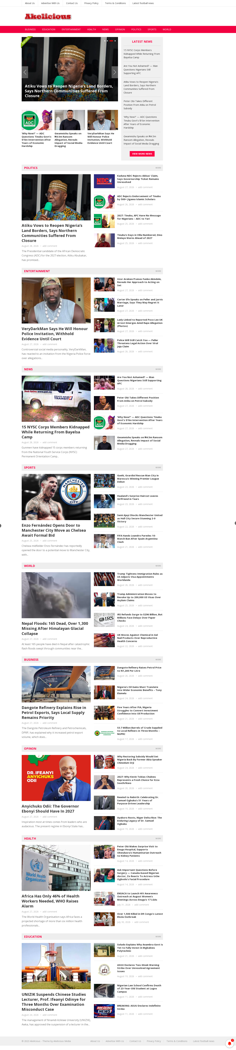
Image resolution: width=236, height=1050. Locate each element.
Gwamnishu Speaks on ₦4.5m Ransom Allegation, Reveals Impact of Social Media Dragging (68, 140)
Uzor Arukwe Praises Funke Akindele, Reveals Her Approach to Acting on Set (139, 282)
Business (30, 29)
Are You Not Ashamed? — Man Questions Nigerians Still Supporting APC (141, 69)
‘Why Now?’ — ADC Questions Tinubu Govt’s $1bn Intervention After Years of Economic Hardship (36, 140)
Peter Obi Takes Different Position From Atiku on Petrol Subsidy (140, 104)
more (158, 168)
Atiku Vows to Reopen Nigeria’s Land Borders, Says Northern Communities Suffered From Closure (69, 90)
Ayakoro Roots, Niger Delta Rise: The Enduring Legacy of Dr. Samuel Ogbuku (139, 820)
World (167, 29)
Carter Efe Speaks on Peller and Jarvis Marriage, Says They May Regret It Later (140, 302)
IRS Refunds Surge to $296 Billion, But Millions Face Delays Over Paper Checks (139, 617)
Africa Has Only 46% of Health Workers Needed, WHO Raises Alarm (50, 901)
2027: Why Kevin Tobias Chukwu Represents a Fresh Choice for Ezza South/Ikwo (138, 780)
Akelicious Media (62, 1041)
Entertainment (71, 29)
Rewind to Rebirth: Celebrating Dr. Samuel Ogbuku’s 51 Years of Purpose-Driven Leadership (138, 800)
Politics (136, 29)
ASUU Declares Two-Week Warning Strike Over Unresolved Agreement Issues (138, 968)
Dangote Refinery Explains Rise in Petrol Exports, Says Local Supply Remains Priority (54, 712)
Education (48, 29)
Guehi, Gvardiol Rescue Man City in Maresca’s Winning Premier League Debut (138, 478)
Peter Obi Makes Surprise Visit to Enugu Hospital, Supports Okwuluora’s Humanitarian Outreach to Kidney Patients (139, 851)
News (105, 29)
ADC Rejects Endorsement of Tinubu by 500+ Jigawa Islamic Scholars (139, 197)
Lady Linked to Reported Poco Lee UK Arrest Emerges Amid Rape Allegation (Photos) (140, 323)
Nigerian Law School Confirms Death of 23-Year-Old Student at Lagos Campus (139, 988)
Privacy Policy (91, 3)
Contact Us (72, 3)
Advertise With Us (50, 3)
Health (91, 29)
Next (115, 72)
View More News (142, 153)
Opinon (30, 748)
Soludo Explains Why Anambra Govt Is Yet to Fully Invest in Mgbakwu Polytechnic (140, 947)
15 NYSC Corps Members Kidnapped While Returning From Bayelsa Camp (142, 53)
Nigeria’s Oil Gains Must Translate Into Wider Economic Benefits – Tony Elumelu (139, 690)
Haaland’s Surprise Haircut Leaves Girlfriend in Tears (137, 497)
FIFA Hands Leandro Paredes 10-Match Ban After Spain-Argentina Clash (137, 538)
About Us (30, 3)
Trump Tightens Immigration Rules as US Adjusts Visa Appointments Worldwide (140, 577)
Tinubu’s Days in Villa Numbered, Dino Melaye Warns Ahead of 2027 (139, 236)
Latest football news (143, 3)
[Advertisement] (155, 16)
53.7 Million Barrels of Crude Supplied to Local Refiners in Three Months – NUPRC (139, 730)
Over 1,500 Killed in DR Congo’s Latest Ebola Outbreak (140, 915)
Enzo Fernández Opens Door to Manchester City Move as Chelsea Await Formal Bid (54, 530)
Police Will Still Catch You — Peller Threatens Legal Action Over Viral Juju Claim (137, 343)
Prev (25, 72)
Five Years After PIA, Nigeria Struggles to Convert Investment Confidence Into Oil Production (137, 710)
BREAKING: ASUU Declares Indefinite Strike (139, 1007)
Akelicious (35, 1041)
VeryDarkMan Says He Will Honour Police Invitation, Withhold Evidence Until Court (100, 138)
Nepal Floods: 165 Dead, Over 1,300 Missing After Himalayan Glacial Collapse (55, 628)
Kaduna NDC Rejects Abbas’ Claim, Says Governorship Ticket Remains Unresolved (138, 179)
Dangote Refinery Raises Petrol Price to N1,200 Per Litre (139, 669)
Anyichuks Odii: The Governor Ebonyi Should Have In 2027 (50, 808)
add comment (50, 245)
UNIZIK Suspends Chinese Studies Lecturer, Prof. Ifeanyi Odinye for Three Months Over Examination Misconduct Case (54, 1002)
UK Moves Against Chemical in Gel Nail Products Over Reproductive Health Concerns (137, 638)
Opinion (120, 29)
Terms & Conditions (115, 3)
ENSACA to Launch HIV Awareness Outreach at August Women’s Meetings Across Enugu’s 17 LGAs (137, 896)
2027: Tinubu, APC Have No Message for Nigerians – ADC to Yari (139, 217)
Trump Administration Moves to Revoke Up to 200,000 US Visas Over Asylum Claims (139, 597)
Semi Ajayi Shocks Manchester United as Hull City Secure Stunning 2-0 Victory (139, 518)
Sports (152, 29)
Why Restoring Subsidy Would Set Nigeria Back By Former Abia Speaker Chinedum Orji (139, 759)
